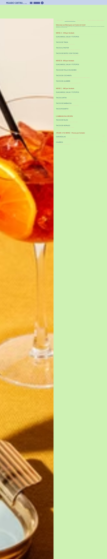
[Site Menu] (42, 3)
